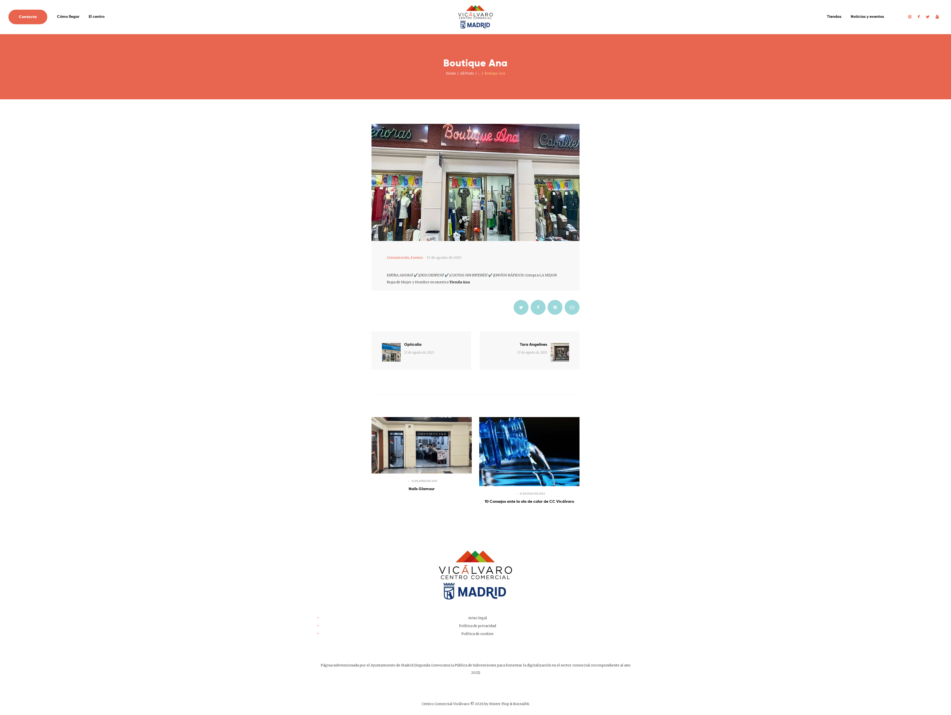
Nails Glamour (422, 488)
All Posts (467, 73)
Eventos (417, 257)
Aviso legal (477, 618)
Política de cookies (477, 634)
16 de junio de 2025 (424, 481)
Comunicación (398, 257)
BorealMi (521, 704)
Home (451, 73)
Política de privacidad (477, 626)
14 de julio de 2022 (532, 493)
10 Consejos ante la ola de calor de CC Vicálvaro (529, 501)
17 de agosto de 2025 (444, 257)
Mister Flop (499, 704)
